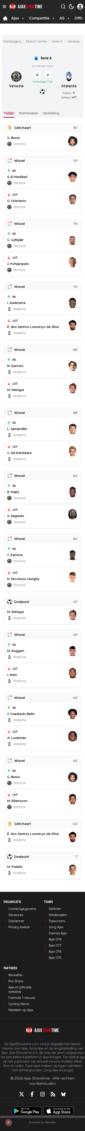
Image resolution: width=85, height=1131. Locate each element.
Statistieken (28, 113)
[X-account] (21, 1094)
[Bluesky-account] (63, 1094)
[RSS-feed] (53, 1094)
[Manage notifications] (8, 1122)
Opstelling (50, 113)
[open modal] (80, 6)
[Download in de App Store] (58, 1111)
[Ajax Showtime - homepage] (26, 7)
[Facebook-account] (32, 1094)
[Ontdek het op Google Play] (26, 1111)
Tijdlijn (8, 113)
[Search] (63, 6)
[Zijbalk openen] (4, 6)
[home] (5, 18)
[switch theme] (71, 6)
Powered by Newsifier (42, 1122)
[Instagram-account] (42, 1094)
